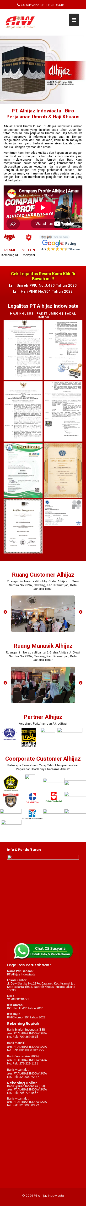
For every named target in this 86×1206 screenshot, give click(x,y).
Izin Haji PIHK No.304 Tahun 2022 (43, 291)
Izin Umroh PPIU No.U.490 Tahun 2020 (43, 285)
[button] (5, 612)
